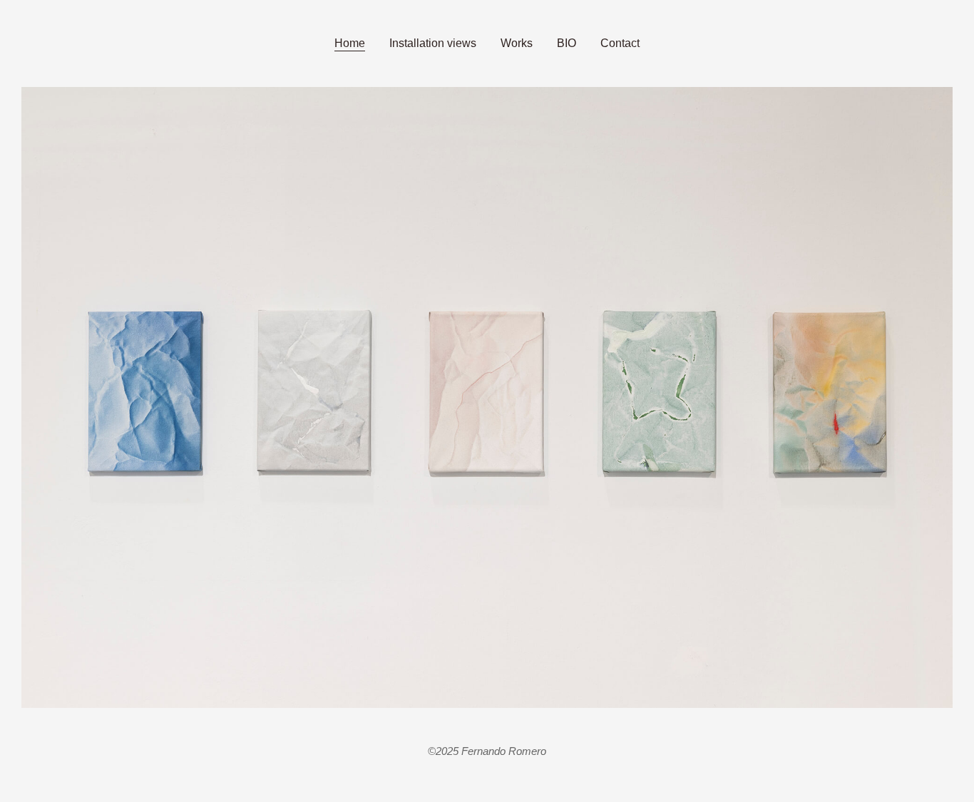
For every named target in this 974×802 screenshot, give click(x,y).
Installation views (432, 43)
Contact (620, 43)
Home (349, 43)
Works (517, 43)
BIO (566, 43)
